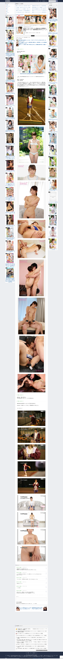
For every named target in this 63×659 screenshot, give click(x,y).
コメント (17, 596)
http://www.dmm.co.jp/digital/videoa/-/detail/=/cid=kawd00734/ (31, 73)
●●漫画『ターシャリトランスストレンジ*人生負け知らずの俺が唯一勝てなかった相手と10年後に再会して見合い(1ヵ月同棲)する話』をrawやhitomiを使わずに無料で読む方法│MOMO (39, 10)
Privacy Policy (34, 658)
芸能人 (7, 8)
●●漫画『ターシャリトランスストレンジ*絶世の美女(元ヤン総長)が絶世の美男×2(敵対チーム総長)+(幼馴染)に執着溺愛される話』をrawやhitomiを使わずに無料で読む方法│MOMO (39, 12)
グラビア (7, 7)
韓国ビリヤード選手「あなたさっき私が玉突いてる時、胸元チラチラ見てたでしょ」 (23, 5)
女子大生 (37, 32)
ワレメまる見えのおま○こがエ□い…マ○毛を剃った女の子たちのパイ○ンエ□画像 (23, 12)
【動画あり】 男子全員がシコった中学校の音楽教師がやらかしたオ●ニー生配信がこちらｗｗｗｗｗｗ (23, 10)
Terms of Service (40, 658)
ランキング (7, 12)
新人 (39, 32)
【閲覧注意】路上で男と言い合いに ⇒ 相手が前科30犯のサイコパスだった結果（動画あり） (39, 5)
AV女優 (24, 32)
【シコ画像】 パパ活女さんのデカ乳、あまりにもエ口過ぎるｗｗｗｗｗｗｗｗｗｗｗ (23, 7)
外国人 (7, 11)
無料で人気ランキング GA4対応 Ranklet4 (41, 650)
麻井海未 (27, 32)
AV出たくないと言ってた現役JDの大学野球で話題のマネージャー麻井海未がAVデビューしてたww (35, 29)
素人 (6, 13)
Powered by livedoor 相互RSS (20, 14)
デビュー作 (30, 32)
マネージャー (33, 32)
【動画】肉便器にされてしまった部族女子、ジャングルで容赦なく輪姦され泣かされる (39, 7)
